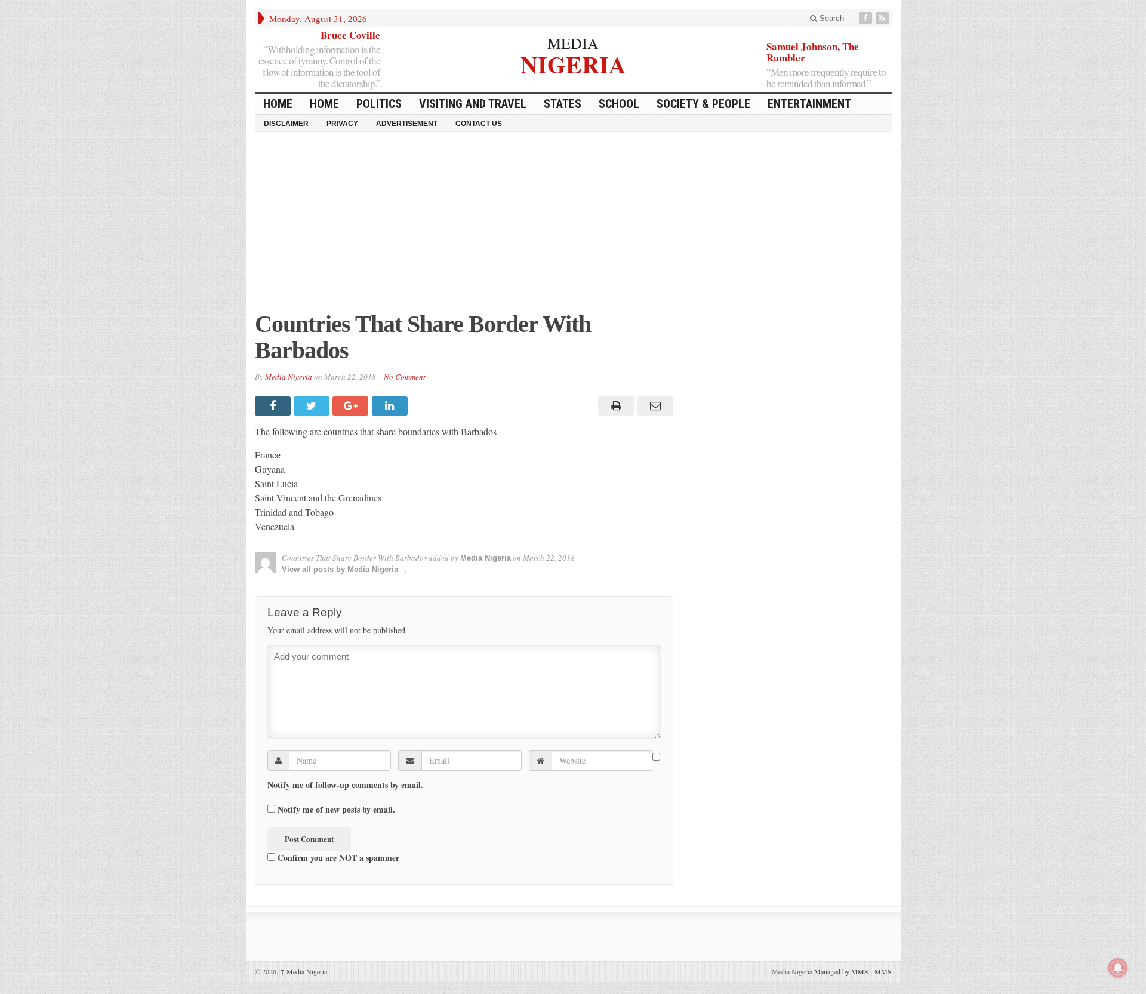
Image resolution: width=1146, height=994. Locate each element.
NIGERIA (573, 63)
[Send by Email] (653, 406)
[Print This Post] (614, 406)
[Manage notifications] (1117, 967)
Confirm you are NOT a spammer (337, 857)
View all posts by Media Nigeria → (345, 569)
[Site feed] (883, 18)
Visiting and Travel (472, 104)
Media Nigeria (288, 376)
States (562, 104)
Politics (379, 104)
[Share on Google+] (351, 406)
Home (324, 104)
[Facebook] (866, 18)
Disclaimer (286, 123)
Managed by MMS (841, 971)
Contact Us (478, 123)
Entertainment (809, 104)
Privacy (342, 123)
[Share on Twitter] (313, 406)
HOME (277, 104)
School (619, 104)
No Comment (405, 376)
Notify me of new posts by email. (336, 809)
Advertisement (407, 123)
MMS (883, 971)
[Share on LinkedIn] (391, 406)
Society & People (703, 104)
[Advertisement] (573, 227)
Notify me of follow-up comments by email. (345, 785)
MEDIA (573, 43)
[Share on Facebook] (274, 406)
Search (830, 18)
